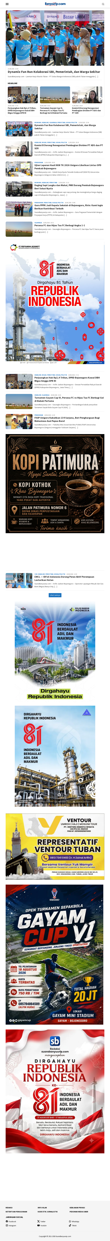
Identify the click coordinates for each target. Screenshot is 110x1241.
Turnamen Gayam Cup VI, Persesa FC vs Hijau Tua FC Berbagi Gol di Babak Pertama (21, 110)
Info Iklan (42, 1208)
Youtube (43, 1225)
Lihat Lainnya (55, 595)
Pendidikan (38, 162)
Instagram (12, 1225)
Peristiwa (61, 122)
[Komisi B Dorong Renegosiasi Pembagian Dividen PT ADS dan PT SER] (55, 94)
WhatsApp (75, 1221)
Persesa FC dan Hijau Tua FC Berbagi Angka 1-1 (59, 225)
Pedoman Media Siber (79, 1212)
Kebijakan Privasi (77, 1208)
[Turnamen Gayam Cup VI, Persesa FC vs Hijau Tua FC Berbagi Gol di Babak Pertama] (23, 94)
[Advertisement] (55, 550)
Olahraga (53, 122)
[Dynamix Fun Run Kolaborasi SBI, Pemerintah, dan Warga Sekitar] (55, 38)
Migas (44, 142)
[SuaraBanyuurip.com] (54, 3)
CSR (35, 574)
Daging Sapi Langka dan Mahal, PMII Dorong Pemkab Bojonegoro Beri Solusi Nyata (86, 110)
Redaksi (9, 1208)
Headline (45, 122)
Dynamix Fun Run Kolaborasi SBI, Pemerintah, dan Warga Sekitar (54, 72)
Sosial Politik (71, 122)
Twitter (42, 1221)
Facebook (12, 1221)
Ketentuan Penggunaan (16, 1212)
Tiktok (74, 1225)
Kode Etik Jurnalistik (48, 1212)
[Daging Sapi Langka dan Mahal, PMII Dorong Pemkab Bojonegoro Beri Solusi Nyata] (87, 94)
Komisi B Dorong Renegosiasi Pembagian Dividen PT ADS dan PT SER (54, 110)
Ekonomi (37, 122)
